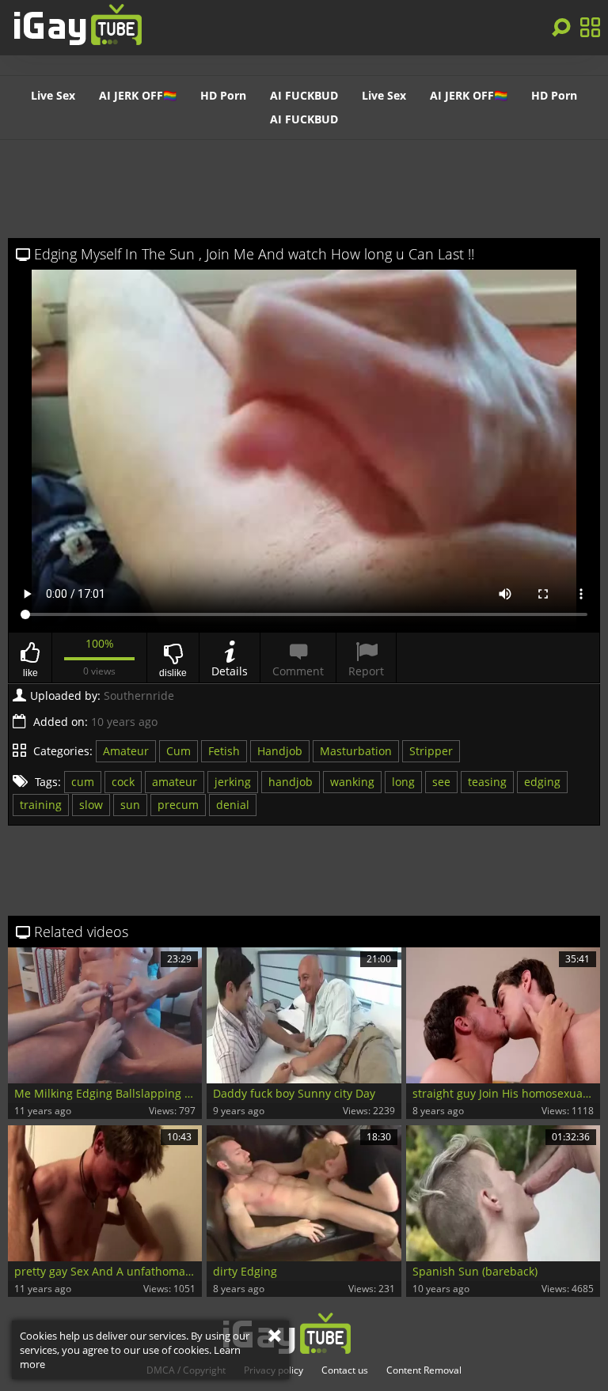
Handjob (279, 750)
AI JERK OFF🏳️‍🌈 (138, 95)
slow (91, 804)
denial (232, 804)
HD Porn (223, 95)
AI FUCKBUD (304, 95)
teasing (487, 781)
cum (82, 781)
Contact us (344, 1370)
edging (542, 781)
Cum (178, 750)
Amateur (126, 750)
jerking (233, 781)
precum (178, 804)
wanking (352, 781)
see (441, 781)
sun (130, 804)
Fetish (224, 750)
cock (123, 781)
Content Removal (424, 1370)
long (403, 781)
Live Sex (53, 95)
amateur (174, 781)
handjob (290, 781)
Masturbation (356, 750)
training (41, 804)
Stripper (431, 750)
